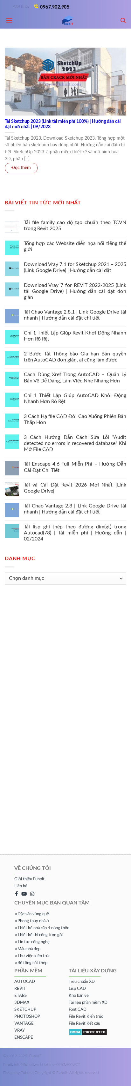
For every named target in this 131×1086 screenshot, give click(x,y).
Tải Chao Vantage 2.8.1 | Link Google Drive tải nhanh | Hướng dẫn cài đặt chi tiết (75, 315)
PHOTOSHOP (27, 1017)
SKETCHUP (25, 1010)
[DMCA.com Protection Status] (88, 1032)
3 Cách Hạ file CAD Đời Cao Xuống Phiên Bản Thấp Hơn (75, 419)
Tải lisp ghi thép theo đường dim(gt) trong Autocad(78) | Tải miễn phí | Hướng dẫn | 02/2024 (75, 532)
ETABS (20, 996)
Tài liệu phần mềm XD (88, 1003)
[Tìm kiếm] (123, 20)
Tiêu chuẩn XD (82, 982)
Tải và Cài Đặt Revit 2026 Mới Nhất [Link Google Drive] (75, 487)
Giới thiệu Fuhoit (29, 879)
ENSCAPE (23, 1038)
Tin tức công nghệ (33, 942)
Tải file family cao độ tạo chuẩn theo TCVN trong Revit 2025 (75, 225)
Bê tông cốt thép (32, 963)
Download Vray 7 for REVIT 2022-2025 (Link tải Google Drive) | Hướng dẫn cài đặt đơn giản (75, 291)
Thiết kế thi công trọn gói (40, 935)
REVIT (20, 989)
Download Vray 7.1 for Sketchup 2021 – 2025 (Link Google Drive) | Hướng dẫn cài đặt (75, 267)
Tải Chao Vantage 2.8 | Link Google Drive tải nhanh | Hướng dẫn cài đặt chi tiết (75, 508)
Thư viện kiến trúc (33, 956)
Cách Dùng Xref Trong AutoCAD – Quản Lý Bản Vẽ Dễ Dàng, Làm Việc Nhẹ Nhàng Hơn (75, 377)
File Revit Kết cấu (84, 1024)
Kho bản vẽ (79, 996)
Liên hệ (20, 886)
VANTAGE (24, 1024)
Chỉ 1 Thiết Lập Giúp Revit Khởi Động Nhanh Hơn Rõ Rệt (75, 335)
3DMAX (21, 1003)
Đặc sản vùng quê (33, 914)
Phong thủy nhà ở (33, 921)
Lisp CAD (77, 989)
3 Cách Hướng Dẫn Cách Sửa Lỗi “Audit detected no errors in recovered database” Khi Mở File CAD (75, 443)
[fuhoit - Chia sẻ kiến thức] (65, 21)
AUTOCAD (24, 982)
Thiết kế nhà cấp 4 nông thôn (43, 928)
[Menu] (9, 20)
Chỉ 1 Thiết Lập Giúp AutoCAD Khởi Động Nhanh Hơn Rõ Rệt (75, 398)
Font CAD (77, 1010)
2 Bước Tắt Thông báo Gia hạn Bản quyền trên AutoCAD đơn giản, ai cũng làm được (75, 356)
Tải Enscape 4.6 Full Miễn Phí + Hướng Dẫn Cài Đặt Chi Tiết (75, 467)
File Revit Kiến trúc (86, 1017)
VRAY (19, 1031)
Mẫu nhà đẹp (28, 949)
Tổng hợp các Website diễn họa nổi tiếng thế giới (75, 246)
